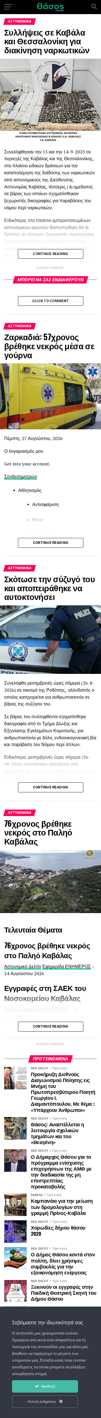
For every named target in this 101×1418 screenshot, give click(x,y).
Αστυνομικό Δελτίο (22, 966)
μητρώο (29, 476)
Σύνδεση (13, 476)
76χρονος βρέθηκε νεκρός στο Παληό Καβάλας (47, 950)
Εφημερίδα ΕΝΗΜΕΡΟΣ (66, 966)
